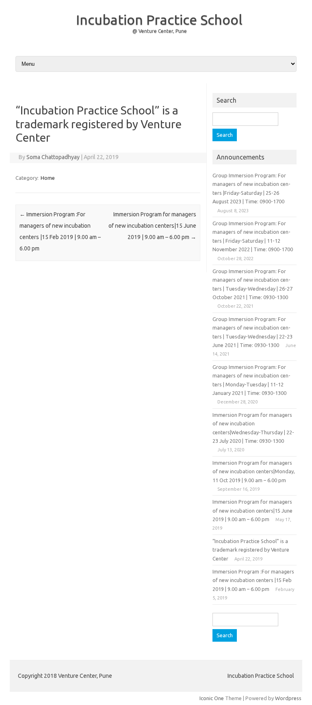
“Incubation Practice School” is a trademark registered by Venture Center (250, 549)
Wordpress (288, 698)
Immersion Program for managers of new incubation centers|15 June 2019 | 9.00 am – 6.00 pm (152, 225)
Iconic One (211, 698)
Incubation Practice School (159, 19)
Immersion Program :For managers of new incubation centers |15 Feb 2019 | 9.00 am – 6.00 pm (253, 580)
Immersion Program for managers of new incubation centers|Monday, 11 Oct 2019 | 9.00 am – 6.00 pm (253, 471)
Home (48, 178)
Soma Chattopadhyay (53, 157)
